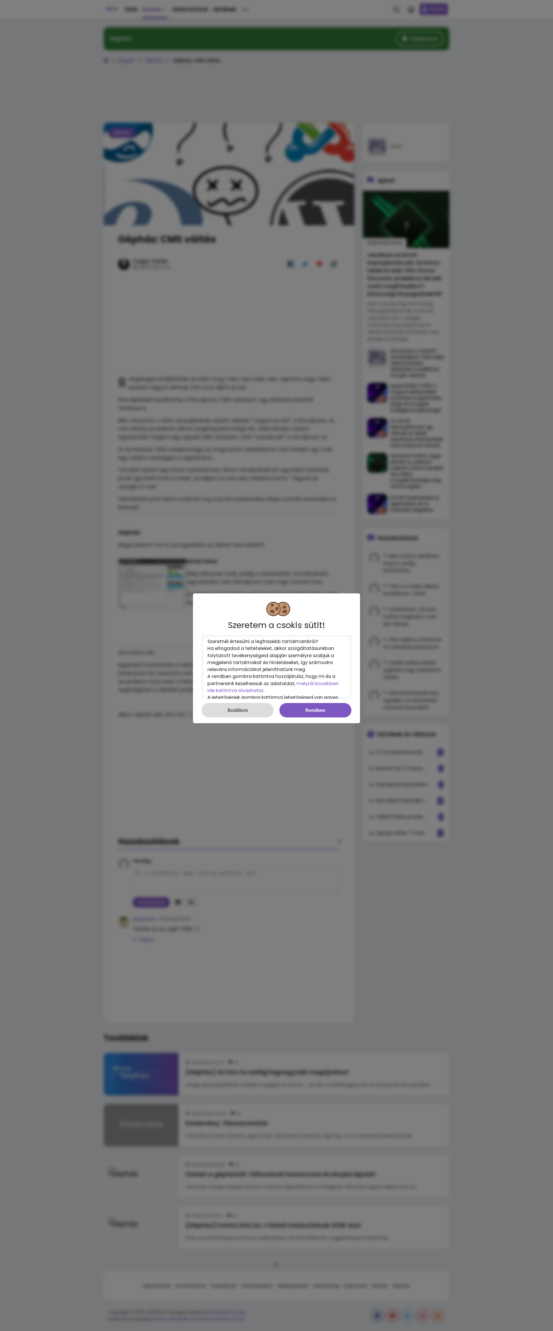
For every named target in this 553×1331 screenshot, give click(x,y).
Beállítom (238, 710)
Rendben (315, 710)
